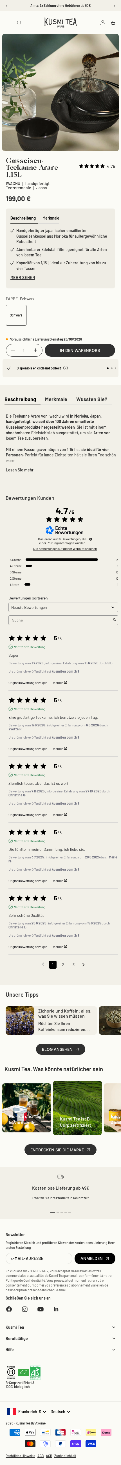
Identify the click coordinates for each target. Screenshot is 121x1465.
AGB (40, 1456)
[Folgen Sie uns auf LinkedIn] (56, 1309)
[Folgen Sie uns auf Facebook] (9, 1309)
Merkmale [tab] (50, 218)
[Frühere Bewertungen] (43, 964)
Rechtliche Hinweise (20, 1456)
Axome (40, 1423)
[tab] (20, 400)
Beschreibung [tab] (23, 218)
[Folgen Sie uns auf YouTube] (40, 1309)
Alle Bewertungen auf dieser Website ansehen (65, 548)
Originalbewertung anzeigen (27, 682)
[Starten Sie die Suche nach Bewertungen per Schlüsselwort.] (114, 620)
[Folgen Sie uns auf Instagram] (24, 1309)
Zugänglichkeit (65, 1456)
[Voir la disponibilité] (65, 368)
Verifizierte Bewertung (29, 647)
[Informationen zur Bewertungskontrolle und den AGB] (90, 539)
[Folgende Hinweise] (83, 965)
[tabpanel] (60, 442)
